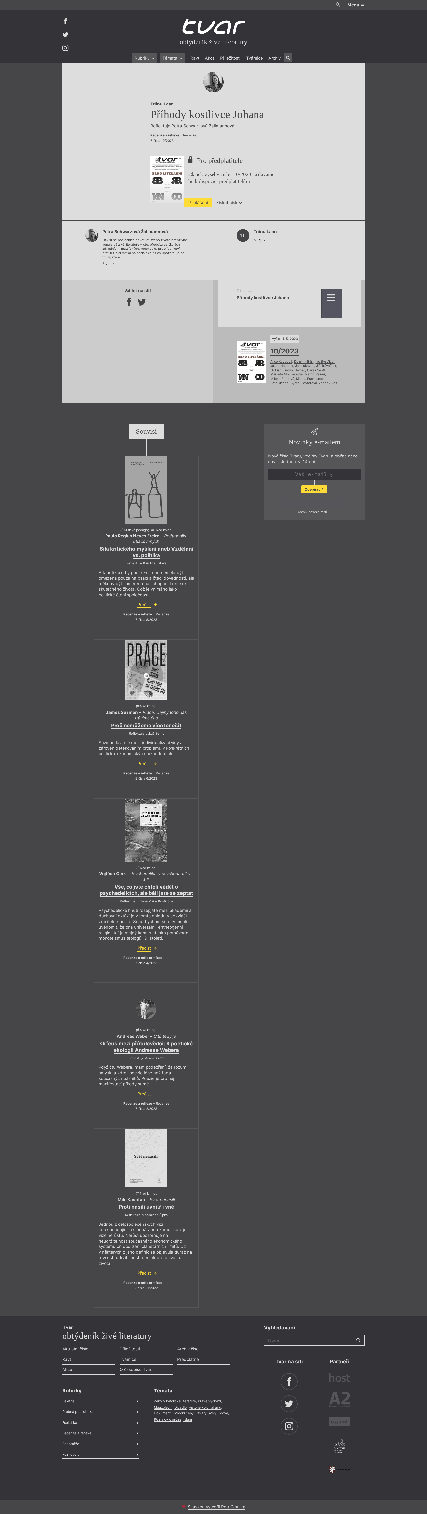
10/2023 (242, 174)
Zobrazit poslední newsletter (313, 501)
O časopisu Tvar (135, 1369)
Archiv (274, 58)
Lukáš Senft (316, 370)
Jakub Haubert (281, 366)
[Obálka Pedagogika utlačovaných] (146, 490)
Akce (210, 58)
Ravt (195, 58)
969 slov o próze (167, 1419)
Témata (170, 58)
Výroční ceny (183, 1413)
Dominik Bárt (304, 361)
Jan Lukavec (304, 366)
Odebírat (312, 489)
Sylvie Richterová (304, 383)
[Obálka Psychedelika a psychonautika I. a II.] (146, 830)
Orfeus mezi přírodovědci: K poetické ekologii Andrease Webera (146, 1046)
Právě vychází (209, 1401)
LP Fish (275, 370)
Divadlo (180, 1407)
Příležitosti (230, 58)
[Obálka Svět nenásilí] (146, 1158)
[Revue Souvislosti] (339, 1422)
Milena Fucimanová (310, 379)
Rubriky (143, 58)
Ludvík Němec (294, 370)
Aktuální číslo (75, 1349)
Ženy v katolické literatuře (175, 1401)
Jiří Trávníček (326, 366)
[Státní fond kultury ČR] (339, 1469)
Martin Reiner (315, 374)
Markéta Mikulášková (286, 374)
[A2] (339, 1400)
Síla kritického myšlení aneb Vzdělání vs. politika (146, 552)
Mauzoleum (163, 1407)
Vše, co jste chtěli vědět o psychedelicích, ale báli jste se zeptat (146, 890)
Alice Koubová (281, 361)
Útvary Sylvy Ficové (212, 1413)
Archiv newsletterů (313, 512)
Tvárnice (254, 58)
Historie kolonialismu (205, 1407)
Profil (106, 263)
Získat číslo (227, 202)
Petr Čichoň (279, 383)
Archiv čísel (188, 1349)
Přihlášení (198, 202)
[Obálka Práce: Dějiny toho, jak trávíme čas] (146, 670)
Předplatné (188, 1359)
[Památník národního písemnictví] (339, 1447)
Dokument (162, 1413)
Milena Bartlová (282, 379)
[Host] (339, 1378)
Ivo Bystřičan (325, 361)
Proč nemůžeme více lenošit (146, 725)
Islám (187, 1419)
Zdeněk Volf (328, 383)
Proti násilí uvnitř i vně (146, 1207)
